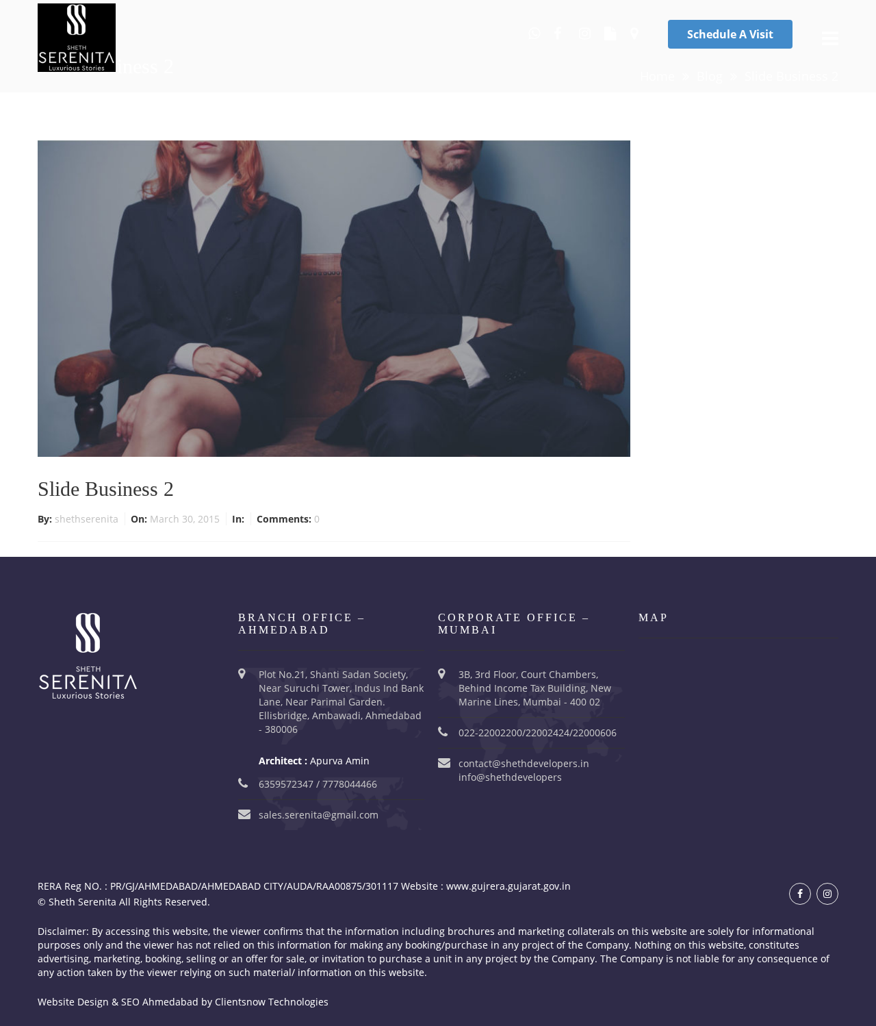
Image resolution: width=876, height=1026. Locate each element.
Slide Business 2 (106, 488)
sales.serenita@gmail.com (318, 814)
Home (657, 76)
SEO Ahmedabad (159, 1001)
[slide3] (334, 297)
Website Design (73, 1001)
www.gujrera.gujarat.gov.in (508, 885)
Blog (710, 76)
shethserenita (88, 518)
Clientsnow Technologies (271, 1001)
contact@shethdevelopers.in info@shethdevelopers (524, 770)
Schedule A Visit (730, 34)
